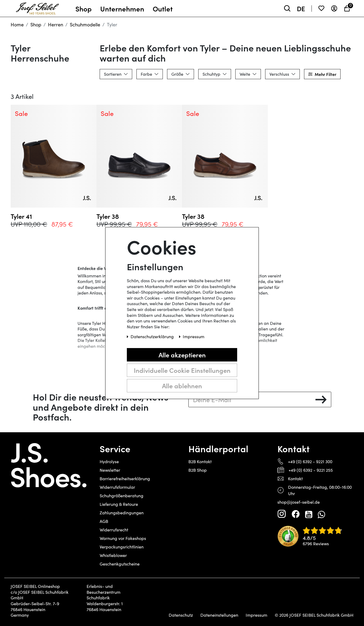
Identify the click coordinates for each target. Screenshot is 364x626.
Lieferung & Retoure (119, 504)
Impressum (256, 615)
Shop (35, 24)
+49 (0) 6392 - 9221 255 (311, 470)
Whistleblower (113, 555)
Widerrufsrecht (114, 529)
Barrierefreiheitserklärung (125, 478)
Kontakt (295, 478)
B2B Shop (197, 470)
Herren (55, 24)
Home (17, 24)
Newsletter (110, 470)
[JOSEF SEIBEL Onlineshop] (37, 7)
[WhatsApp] (321, 514)
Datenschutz (181, 615)
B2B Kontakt (200, 461)
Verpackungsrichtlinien (122, 547)
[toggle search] (287, 8)
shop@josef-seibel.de (298, 502)
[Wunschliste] (321, 8)
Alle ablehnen (182, 385)
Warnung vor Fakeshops (123, 538)
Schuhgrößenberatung (121, 495)
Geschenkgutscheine (120, 564)
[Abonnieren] (321, 399)
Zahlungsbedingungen (122, 512)
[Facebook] (295, 514)
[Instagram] (281, 514)
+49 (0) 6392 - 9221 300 (310, 461)
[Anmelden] (334, 8)
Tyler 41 (21, 216)
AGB (104, 521)
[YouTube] (308, 514)
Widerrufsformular (117, 487)
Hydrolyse (109, 461)
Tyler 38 (107, 216)
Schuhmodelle (85, 24)
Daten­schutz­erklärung (153, 336)
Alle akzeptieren (182, 354)
